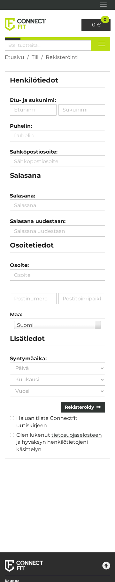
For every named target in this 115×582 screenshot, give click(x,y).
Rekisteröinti (62, 57)
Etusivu (14, 57)
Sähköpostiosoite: (33, 152)
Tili (35, 57)
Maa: (16, 315)
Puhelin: (21, 126)
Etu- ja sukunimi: (33, 100)
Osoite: (19, 265)
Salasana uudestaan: (37, 221)
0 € (99, 23)
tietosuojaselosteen (76, 435)
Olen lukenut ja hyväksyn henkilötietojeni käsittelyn (59, 442)
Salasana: (22, 196)
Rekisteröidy (79, 407)
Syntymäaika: (28, 359)
